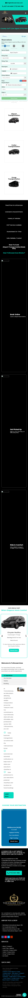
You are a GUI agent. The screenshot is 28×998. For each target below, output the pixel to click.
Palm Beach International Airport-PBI (12, 925)
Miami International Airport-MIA (11, 929)
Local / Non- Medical (8, 948)
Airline (3, 87)
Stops (3, 80)
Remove (24, 80)
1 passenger (14, 69)
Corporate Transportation (9, 950)
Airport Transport (7, 946)
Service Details (5, 50)
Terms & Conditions (23, 101)
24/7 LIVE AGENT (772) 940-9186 (13, 6)
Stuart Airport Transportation (11, 978)
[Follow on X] (8, 937)
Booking (6, 683)
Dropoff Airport (5, 82)
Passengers (5, 66)
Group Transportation (8, 954)
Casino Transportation (8, 952)
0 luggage (14, 73)
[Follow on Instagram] (5, 937)
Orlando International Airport (14, 85)
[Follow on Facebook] (2, 937)
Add (21, 80)
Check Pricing (14, 98)
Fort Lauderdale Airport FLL (9, 927)
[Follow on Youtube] (11, 937)
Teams (6, 681)
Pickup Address (6, 75)
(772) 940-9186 (14, 873)
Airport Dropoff (13, 52)
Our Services (7, 678)
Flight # (3, 92)
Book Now (14, 650)
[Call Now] (24, 995)
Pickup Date (5, 55)
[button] (2, 636)
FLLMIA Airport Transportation (17, 976)
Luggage (4, 71)
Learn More (7, 795)
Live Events (5, 956)
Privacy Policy (14, 102)
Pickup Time (5, 61)
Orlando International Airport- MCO (12, 931)
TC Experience (8, 675)
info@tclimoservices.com (15, 3)
